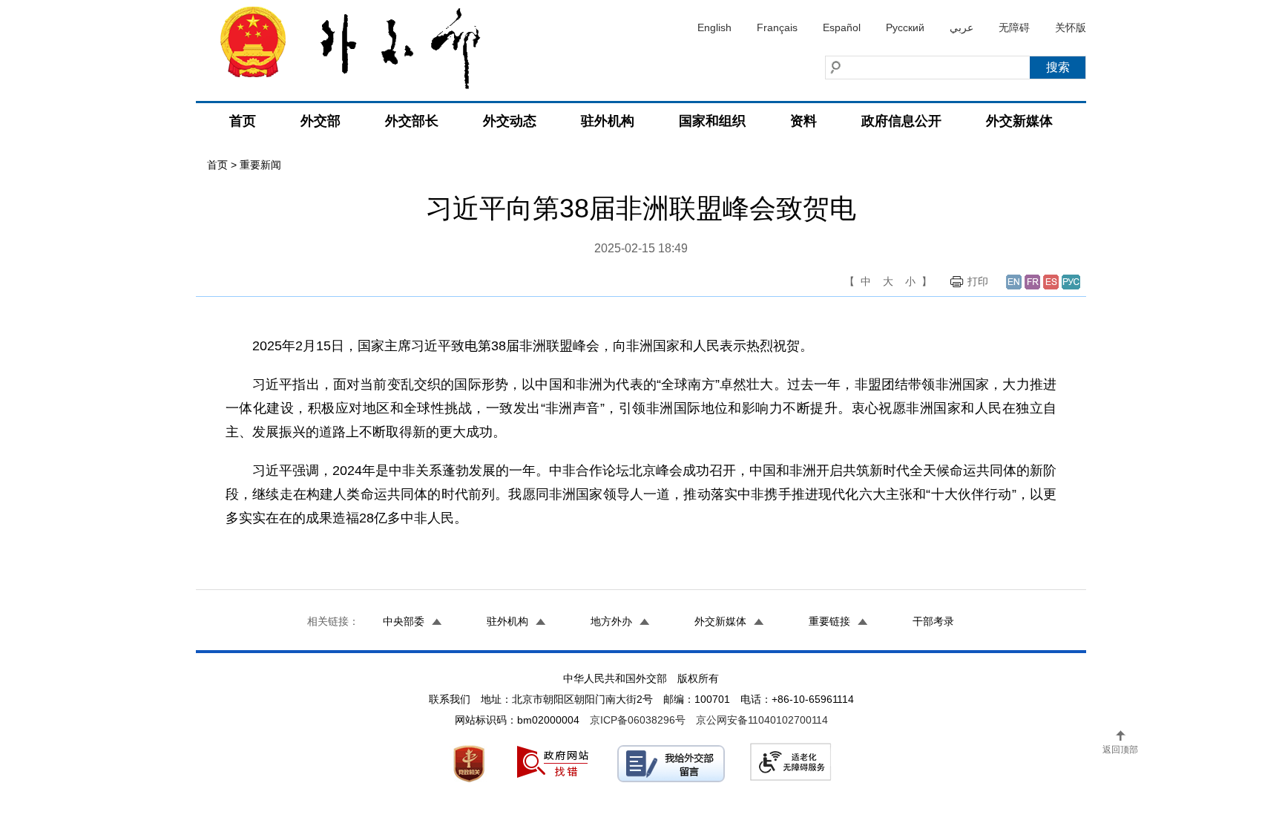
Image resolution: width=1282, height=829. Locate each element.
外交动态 (509, 121)
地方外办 (611, 621)
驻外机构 (607, 121)
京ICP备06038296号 (638, 720)
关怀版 (1070, 27)
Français (777, 27)
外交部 (320, 121)
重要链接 (829, 621)
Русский (905, 27)
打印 (977, 281)
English (714, 27)
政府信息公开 (901, 121)
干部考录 (933, 621)
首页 (242, 121)
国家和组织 (712, 121)
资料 (803, 121)
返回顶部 (1120, 749)
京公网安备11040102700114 (762, 720)
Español (842, 27)
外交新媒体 (1019, 121)
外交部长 (411, 121)
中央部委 (403, 621)
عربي (961, 27)
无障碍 (1014, 27)
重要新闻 (260, 165)
